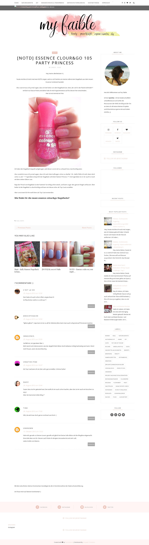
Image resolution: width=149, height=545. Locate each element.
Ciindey (53, 67)
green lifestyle (118, 346)
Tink (25, 408)
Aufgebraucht (110, 339)
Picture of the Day (117, 343)
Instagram (108, 133)
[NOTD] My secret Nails (51, 269)
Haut (125, 382)
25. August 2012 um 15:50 (32, 339)
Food (114, 397)
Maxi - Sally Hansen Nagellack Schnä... (27, 270)
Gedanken (108, 371)
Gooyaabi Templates (89, 542)
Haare (120, 339)
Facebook (118, 133)
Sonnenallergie (119, 393)
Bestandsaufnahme (111, 379)
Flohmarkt (117, 382)
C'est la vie (29, 290)
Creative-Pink (30, 362)
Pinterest (108, 141)
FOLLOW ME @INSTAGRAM (117, 158)
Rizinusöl (108, 393)
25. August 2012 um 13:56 (32, 293)
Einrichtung (121, 368)
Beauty (117, 353)
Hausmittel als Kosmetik (113, 350)
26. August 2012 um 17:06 (32, 411)
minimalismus (109, 368)
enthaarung (123, 357)
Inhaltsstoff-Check (122, 386)
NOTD (55, 53)
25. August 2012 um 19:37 (32, 365)
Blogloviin (126, 133)
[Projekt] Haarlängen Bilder (114, 364)
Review (107, 335)
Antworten (91, 306)
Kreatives (108, 361)
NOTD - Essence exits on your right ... (81, 270)
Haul (114, 335)
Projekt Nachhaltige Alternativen (116, 375)
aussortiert (123, 397)
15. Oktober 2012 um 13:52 (33, 431)
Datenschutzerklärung (76, 2)
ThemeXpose (69, 542)
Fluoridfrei (124, 379)
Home (17, 2)
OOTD (127, 346)
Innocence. (29, 336)
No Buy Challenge (121, 389)
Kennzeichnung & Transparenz (52, 2)
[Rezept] (126, 350)
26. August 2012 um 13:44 (32, 385)
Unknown (28, 428)
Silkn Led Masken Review (121, 306)
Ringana (108, 382)
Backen (107, 397)
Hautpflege (109, 386)
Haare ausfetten (110, 357)
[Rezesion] (108, 353)
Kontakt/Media (93, 2)
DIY (37, 2)
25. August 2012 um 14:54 (32, 319)
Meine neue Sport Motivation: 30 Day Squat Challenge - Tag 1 (121, 267)
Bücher (107, 346)
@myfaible (11, 525)
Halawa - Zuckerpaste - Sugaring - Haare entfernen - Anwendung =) (122, 244)
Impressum (106, 2)
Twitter (117, 141)
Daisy (26, 382)
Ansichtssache (30, 316)
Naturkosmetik (27, 2)
